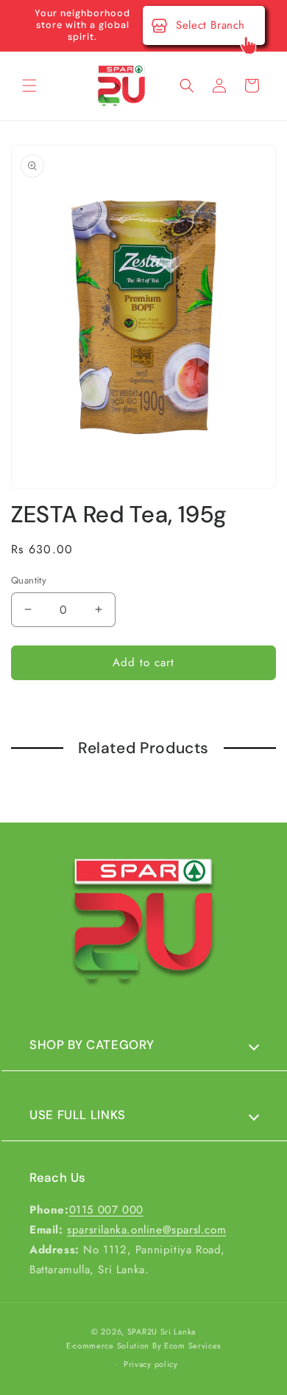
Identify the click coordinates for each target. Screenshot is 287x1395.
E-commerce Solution (107, 1345)
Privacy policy (151, 1364)
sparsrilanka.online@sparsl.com (146, 1230)
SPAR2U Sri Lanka (161, 1331)
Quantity (28, 580)
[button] (29, 85)
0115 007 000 (106, 1210)
